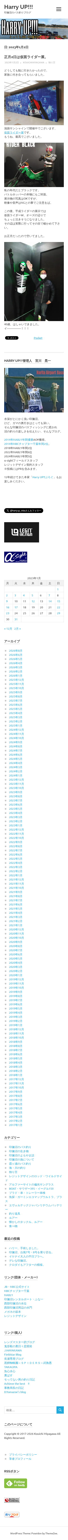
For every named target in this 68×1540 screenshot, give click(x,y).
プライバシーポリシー (23, 1454)
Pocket (38, 337)
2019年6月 (15, 1004)
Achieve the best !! (16, 1383)
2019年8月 (15, 996)
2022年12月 (16, 829)
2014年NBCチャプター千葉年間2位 (26, 443)
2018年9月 (15, 1041)
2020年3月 (15, 966)
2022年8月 (15, 846)
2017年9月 (15, 1091)
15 (58, 601)
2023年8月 (15, 796)
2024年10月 (16, 738)
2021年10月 (16, 887)
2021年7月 (15, 900)
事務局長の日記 (14, 1387)
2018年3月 (15, 1066)
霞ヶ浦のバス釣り (20, 1163)
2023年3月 (15, 817)
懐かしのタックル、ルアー (26, 1221)
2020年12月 (16, 929)
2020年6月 (15, 954)
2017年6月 (15, 1104)
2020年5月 (15, 958)
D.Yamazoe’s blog (15, 1392)
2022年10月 (16, 837)
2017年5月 (15, 1108)
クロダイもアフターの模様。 (27, 1264)
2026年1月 (15, 675)
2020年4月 (15, 962)
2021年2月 (15, 921)
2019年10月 (16, 987)
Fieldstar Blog (12, 1354)
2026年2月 (15, 671)
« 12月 (8, 628)
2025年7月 (15, 700)
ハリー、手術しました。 (24, 1248)
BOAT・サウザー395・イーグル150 (31, 1188)
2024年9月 (15, 742)
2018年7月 (15, 1050)
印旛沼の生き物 (19, 1151)
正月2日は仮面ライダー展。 (26, 57)
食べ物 (13, 1226)
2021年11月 (16, 883)
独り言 (51, 62)
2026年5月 (15, 659)
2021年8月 (15, 896)
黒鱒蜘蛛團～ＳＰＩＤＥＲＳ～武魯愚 (28, 1362)
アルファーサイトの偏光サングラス (31, 1184)
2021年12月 (16, 879)
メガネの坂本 (12, 1311)
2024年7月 (15, 750)
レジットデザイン (15, 1315)
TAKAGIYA (10, 1367)
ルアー (13, 1217)
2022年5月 (15, 858)
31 (16, 619)
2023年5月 (15, 808)
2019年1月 (15, 1025)
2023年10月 (16, 788)
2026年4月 (15, 663)
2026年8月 (15, 650)
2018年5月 (15, 1058)
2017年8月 (15, 1095)
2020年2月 (15, 971)
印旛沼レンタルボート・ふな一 (23, 1299)
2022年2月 (15, 871)
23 (7, 613)
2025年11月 (16, 683)
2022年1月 (15, 875)
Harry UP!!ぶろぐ (42, 477)
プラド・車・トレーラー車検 (27, 1192)
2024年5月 (15, 758)
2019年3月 (15, 1016)
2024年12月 (16, 729)
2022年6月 (15, 854)
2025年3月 (15, 717)
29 (58, 613)
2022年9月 (15, 842)
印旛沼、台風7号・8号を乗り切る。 (31, 1252)
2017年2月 (15, 1120)
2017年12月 (16, 1079)
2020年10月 (16, 937)
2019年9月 (15, 991)
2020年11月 (16, 933)
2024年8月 (15, 746)
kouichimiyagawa (33, 62)
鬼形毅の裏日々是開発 (18, 1346)
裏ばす (8, 1375)
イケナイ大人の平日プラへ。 (27, 1256)
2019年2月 (15, 1021)
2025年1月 (15, 725)
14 (50, 601)
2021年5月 (15, 908)
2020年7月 (15, 950)
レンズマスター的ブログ (19, 1342)
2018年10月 (16, 1037)
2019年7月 (15, 1000)
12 (33, 601)
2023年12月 (16, 779)
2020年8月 (15, 946)
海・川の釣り (17, 1167)
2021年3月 (15, 916)
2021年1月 (15, 925)
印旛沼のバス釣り (20, 1147)
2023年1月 (15, 825)
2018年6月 (15, 1054)
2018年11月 (16, 1033)
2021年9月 (15, 892)
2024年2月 (15, 771)
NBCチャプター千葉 (16, 1290)
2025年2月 (15, 721)
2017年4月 (15, 1112)
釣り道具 (14, 1213)
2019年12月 (16, 979)
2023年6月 (15, 804)
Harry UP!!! (18, 7)
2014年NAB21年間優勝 (18, 439)
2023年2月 (15, 821)
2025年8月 (15, 696)
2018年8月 (15, 1045)
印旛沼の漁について (21, 1159)
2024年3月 (15, 767)
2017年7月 (15, 1100)
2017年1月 (15, 1125)
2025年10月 (16, 688)
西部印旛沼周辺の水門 (18, 1307)
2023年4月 (15, 812)
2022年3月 (15, 867)
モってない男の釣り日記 (19, 1379)
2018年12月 (16, 1029)
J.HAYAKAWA (13, 1350)
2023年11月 (16, 783)
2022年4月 (15, 862)
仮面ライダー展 (14, 132)
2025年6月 (15, 704)
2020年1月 (15, 975)
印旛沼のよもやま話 (21, 1155)
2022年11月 (16, 833)
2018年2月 (15, 1070)
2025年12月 (16, 679)
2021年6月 (15, 904)
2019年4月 (15, 1012)
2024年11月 (16, 733)
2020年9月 (15, 941)
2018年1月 (15, 1075)
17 (16, 607)
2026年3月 (15, 667)
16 (7, 607)
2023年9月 (15, 792)
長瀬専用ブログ (14, 1358)
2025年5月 (15, 708)
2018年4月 (15, 1062)
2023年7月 (15, 800)
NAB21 (8, 1295)
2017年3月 (15, 1116)
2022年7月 (15, 850)
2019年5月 (15, 1008)
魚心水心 (9, 1371)
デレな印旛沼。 (19, 1260)
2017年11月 (16, 1083)
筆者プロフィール (20, 1458)
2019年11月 (16, 983)
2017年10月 (16, 1087)
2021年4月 (15, 912)
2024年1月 (15, 775)
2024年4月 (15, 763)
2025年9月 (15, 692)
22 (58, 607)
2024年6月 (15, 754)
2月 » (17, 628)
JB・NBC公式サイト (17, 1286)
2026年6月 (15, 654)
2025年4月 (15, 713)
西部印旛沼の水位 (15, 1303)
